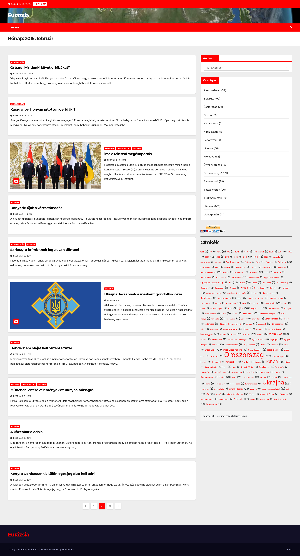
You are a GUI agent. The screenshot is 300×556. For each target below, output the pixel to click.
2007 (290, 252)
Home (15, 27)
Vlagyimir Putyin (267, 394)
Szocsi (277, 372)
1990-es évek (258, 252)
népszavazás (249, 345)
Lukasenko (277, 324)
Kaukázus (255, 303)
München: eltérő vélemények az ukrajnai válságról (52, 390)
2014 (255, 257)
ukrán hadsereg (236, 389)
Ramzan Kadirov (211, 367)
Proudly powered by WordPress (23, 549)
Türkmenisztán (213, 197)
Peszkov (204, 362)
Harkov (273, 288)
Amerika (276, 257)
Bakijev (248, 262)
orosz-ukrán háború (232, 350)
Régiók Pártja (247, 367)
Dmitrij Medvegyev (208, 272)
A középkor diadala (26, 432)
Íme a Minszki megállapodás (128, 154)
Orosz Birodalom (255, 350)
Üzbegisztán (211, 214)
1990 (246, 252)
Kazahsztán (211, 123)
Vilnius (252, 394)
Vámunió (284, 394)
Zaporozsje (224, 399)
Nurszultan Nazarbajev (237, 340)
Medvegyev (206, 334)
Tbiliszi (274, 377)
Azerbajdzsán (212, 90)
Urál (287, 389)
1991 (271, 252)
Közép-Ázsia (229, 319)
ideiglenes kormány (214, 293)
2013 (245, 257)
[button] (291, 27)
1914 (202, 252)
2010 (227, 257)
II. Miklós (254, 293)
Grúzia (208, 115)
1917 (219, 252)
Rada (287, 362)
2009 (217, 257)
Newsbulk (53, 549)
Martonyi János (274, 329)
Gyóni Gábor (259, 288)
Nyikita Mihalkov (258, 340)
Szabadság (279, 367)
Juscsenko (205, 303)
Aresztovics (205, 262)
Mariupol (259, 329)
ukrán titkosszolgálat (271, 389)
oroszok (214, 356)
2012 (236, 257)
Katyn (244, 303)
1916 (210, 252)
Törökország (235, 384)
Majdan (246, 329)
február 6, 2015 (22, 438)
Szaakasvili (264, 367)
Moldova (209, 156)
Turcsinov (220, 384)
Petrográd (216, 362)
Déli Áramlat (236, 278)
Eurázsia (18, 15)
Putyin (272, 361)
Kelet (202, 309)
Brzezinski (240, 267)
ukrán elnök (219, 389)
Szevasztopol (236, 372)
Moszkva (275, 334)
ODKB (286, 345)
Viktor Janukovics (235, 394)
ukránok (253, 389)
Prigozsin (257, 362)
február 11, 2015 (22, 214)
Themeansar (68, 549)
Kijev (240, 308)
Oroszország (17, 62)
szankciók (204, 372)
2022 (266, 257)
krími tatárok (248, 314)
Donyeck (253, 272)
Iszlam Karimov (269, 293)
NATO (203, 339)
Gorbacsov (219, 288)
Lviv (202, 329)
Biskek (227, 267)
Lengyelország (271, 319)
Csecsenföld (267, 267)
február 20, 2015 (23, 73)
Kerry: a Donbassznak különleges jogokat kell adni (52, 474)
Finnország (266, 283)
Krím (234, 313)
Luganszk (262, 324)
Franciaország (282, 283)
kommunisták (210, 314)
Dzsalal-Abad (205, 278)
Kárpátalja (215, 319)
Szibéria (250, 372)
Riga (225, 367)
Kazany (284, 303)
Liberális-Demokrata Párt (230, 324)
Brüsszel (253, 267)
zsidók (252, 399)
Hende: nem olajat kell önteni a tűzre (41, 348)
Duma (266, 273)
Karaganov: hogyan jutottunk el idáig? (42, 109)
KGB (230, 309)
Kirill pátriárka (273, 308)
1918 (228, 252)
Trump (207, 384)
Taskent (263, 377)
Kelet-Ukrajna (216, 308)
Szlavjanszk (264, 372)
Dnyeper (225, 273)
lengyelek (256, 319)
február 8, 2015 (22, 256)
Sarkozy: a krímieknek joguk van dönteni (44, 250)
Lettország (210, 140)
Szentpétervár (220, 372)
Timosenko (287, 377)
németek (215, 345)
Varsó (218, 394)
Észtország (210, 106)
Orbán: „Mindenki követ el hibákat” (40, 67)
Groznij (233, 288)
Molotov (260, 334)
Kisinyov (287, 308)
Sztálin (222, 377)
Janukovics (206, 298)
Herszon (285, 288)
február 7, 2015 (22, 354)
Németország (231, 345)
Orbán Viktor (210, 350)
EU (230, 282)
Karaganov (231, 303)
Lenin (286, 319)
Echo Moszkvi (253, 278)
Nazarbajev (217, 340)
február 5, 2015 (22, 480)
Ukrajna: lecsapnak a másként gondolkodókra (143, 294)
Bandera (269, 262)
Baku (258, 262)
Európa (242, 283)
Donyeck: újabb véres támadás (36, 208)
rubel (234, 367)
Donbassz (238, 272)
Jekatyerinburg (224, 298)
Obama (263, 345)
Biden (217, 267)
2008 (207, 257)
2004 (280, 252)
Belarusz (109, 149)
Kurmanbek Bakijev (266, 314)
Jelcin (239, 298)
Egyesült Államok (271, 278)
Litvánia (15, 385)
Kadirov (218, 303)
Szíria (234, 377)
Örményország (213, 164)
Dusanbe (277, 272)
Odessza (274, 345)
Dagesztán (282, 267)
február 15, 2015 (23, 115)
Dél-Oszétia (221, 278)
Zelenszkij (238, 399)
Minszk (233, 334)
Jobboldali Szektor (256, 298)
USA (208, 394)
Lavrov (244, 319)
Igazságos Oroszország (236, 293)
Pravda (245, 362)
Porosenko (230, 362)
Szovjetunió (211, 181)
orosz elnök (272, 350)
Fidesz (254, 283)
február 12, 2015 (117, 160)
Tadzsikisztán (212, 189)
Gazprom (204, 288)
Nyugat (274, 339)
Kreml (223, 313)
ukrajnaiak (204, 389)
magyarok (214, 329)
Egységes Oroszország (211, 283)
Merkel (223, 335)
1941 (237, 252)
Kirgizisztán (211, 131)
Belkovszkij (205, 267)
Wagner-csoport (207, 399)
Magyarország (230, 329)
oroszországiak (278, 356)
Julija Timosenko (276, 298)
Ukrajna (137, 149)
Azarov (218, 262)
